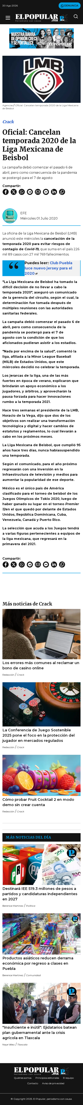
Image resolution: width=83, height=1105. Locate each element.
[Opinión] (41, 38)
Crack (8, 121)
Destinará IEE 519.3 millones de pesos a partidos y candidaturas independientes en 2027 (39, 893)
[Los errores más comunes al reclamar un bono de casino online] (41, 634)
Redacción (8, 674)
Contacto (32, 1083)
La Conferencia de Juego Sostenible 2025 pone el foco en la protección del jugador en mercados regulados (38, 735)
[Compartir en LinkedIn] (54, 192)
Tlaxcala (22, 1044)
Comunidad (33, 975)
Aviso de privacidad (53, 1083)
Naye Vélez (8, 1044)
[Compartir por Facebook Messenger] (46, 192)
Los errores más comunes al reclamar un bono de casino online (40, 665)
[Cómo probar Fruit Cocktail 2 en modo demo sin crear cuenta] (41, 775)
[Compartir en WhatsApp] (22, 192)
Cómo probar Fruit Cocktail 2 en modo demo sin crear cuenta (38, 802)
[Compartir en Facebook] (5, 192)
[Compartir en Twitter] (13, 192)
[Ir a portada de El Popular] (42, 18)
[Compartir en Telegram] (30, 192)
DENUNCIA (71, 5)
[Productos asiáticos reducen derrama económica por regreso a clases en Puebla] (41, 934)
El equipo (68, 1077)
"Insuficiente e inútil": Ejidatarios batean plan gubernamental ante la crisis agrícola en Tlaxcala (39, 1032)
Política (30, 905)
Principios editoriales (47, 1077)
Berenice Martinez (12, 905)
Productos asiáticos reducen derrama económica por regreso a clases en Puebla (37, 963)
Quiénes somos (22, 1077)
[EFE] (9, 216)
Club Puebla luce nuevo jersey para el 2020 (48, 268)
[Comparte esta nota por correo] (38, 192)
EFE (23, 213)
